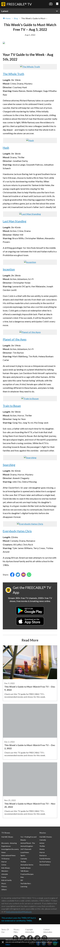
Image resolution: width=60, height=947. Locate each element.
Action (41, 843)
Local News (25, 852)
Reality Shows (26, 868)
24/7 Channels (26, 849)
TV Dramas (5, 859)
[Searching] (30, 457)
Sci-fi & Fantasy (45, 862)
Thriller (23, 862)
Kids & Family (6, 880)
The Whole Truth (13, 74)
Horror (4, 862)
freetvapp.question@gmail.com (19, 911)
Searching (9, 464)
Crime (3, 865)
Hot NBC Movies (45, 837)
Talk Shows (25, 871)
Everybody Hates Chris (17, 531)
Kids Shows (5, 868)
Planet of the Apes (14, 339)
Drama (42, 849)
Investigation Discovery (10, 849)
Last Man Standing (14, 221)
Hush (6, 147)
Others (4, 889)
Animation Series (27, 865)
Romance (43, 855)
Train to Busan (12, 405)
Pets (22, 877)
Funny (3, 877)
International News (8, 855)
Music (3, 883)
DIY (22, 880)
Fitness (4, 886)
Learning (24, 886)
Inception (9, 269)
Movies (42, 833)
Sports (23, 855)
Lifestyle (4, 874)
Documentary (44, 865)
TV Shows (5, 833)
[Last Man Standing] (30, 214)
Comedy (24, 859)
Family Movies (44, 859)
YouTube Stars (26, 883)
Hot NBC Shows (7, 837)
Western (4, 871)
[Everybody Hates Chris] (30, 524)
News (3, 852)
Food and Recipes (27, 874)
